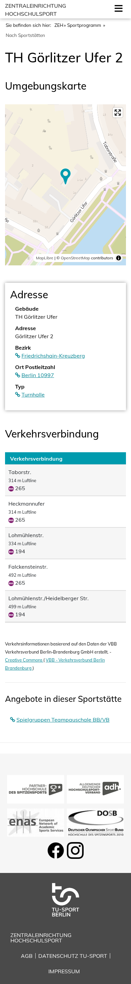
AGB (27, 956)
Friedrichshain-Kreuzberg (53, 355)
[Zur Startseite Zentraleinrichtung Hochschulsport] (65, 899)
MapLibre (44, 257)
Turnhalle (33, 394)
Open (117, 7)
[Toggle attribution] (119, 258)
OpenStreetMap (75, 257)
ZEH (58, 25)
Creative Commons (24, 660)
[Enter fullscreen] (118, 112)
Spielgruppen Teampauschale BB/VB (63, 719)
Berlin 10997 (37, 375)
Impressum (64, 971)
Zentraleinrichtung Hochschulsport (41, 938)
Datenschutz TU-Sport (72, 956)
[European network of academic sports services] (35, 822)
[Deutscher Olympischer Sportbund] (95, 822)
